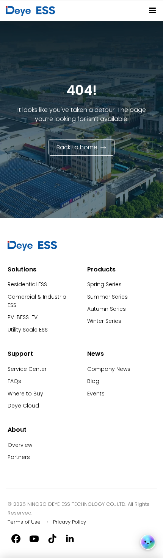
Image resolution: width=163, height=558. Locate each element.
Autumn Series (106, 309)
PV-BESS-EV (23, 317)
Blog (93, 381)
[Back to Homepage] (32, 10)
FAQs (14, 381)
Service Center (27, 369)
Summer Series (107, 297)
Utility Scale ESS (28, 329)
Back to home (76, 147)
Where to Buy (25, 393)
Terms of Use (24, 521)
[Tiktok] (52, 538)
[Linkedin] (70, 538)
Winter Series (104, 321)
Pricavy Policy (69, 521)
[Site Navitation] (152, 10)
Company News (108, 369)
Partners (19, 457)
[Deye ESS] (32, 249)
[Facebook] (15, 538)
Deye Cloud (23, 405)
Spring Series (104, 284)
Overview (20, 445)
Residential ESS (27, 284)
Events (96, 393)
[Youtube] (34, 538)
